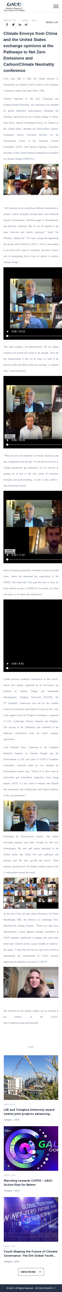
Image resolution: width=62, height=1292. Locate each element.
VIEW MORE (28, 1272)
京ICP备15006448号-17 (45, 1288)
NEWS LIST (52, 22)
